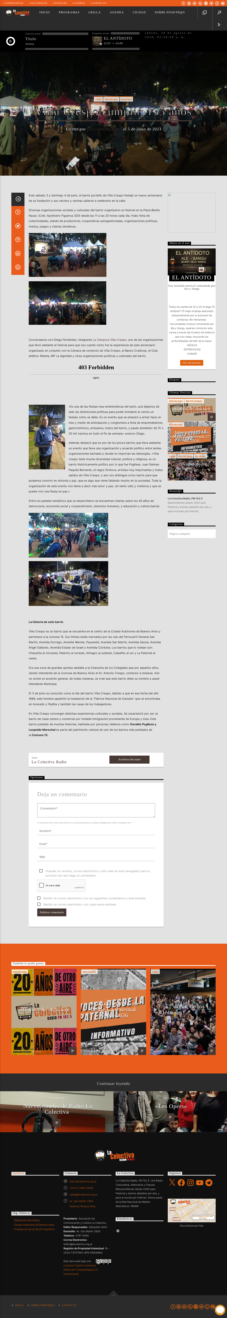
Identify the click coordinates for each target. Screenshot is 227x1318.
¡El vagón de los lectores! (191, 466)
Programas (69, 12)
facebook (18, 1173)
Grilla (94, 12)
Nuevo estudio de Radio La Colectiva (57, 1109)
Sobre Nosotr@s (170, 12)
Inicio (44, 12)
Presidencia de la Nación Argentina (34, 1229)
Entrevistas (14, 3)
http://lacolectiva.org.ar (83, 1181)
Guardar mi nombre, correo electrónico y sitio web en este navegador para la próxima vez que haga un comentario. (98, 871)
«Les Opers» (171, 1106)
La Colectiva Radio (104, 129)
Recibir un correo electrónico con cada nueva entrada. (80, 904)
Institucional (194, 401)
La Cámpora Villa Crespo (109, 339)
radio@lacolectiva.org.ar (84, 1194)
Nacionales (39, 3)
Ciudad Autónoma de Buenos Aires (34, 1224)
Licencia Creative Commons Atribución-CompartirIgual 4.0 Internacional (80, 1269)
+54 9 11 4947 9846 (81, 1187)
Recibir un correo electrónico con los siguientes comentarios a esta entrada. (94, 898)
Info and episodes (192, 362)
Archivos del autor (129, 759)
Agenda (79, 3)
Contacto (99, 3)
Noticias (61, 3)
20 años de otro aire (191, 409)
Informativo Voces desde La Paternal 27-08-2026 (192, 436)
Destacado (111, 99)
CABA (98, 99)
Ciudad (139, 12)
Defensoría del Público (27, 1220)
